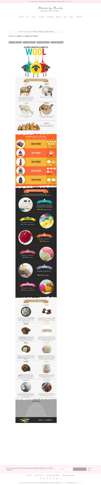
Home (21, 31)
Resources (28, 31)
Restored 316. (78, 482)
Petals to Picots (50, 9)
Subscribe (69, 1)
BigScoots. (63, 482)
